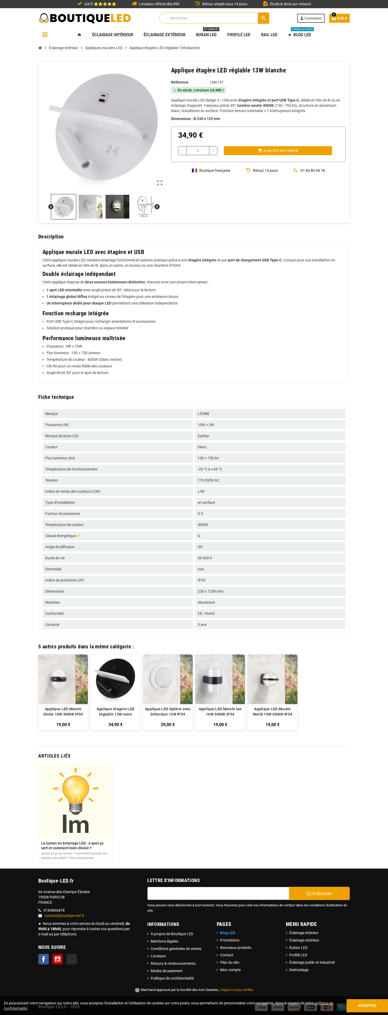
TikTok (71, 959)
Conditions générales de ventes (176, 949)
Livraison (158, 956)
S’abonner (321, 893)
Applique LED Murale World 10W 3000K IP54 (272, 711)
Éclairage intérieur (304, 933)
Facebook (43, 959)
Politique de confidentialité (172, 978)
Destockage (299, 970)
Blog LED (227, 933)
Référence (179, 82)
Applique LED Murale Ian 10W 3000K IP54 (220, 711)
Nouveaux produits (235, 947)
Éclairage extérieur (304, 940)
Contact (226, 955)
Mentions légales (164, 941)
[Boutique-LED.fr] (85, 18)
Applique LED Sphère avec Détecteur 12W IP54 (168, 711)
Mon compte (230, 970)
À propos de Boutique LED (172, 934)
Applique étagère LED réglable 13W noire (116, 711)
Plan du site (229, 962)
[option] (63, 692)
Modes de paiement (167, 971)
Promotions (229, 940)
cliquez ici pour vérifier (236, 990)
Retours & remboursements (173, 963)
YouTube (57, 959)
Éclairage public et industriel (312, 962)
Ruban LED (298, 947)
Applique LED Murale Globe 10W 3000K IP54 (63, 711)
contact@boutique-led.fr (64, 916)
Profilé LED (298, 955)
